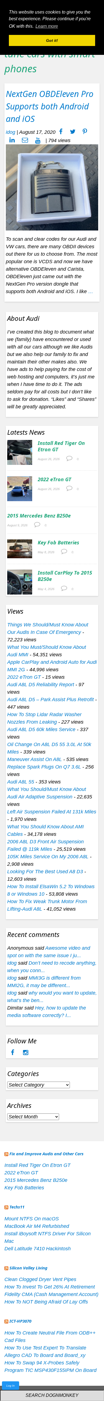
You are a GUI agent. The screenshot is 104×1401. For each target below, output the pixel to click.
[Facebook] (13, 1053)
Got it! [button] (52, 40)
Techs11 (16, 1207)
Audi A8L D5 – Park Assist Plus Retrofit (50, 699)
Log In (10, 1385)
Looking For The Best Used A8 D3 (45, 871)
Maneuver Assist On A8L (34, 759)
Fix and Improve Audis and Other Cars (46, 1153)
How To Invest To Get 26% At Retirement (49, 1287)
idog (10, 132)
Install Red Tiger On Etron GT (61, 446)
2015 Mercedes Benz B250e (39, 515)
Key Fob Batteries (58, 542)
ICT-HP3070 (20, 1321)
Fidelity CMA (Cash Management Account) (51, 1294)
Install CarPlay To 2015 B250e (65, 575)
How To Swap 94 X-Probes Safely (41, 1363)
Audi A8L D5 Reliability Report (40, 684)
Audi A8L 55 (20, 782)
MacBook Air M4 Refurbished (36, 1226)
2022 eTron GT (54, 479)
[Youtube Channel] (38, 140)
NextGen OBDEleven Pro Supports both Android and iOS (49, 106)
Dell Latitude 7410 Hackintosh (37, 1248)
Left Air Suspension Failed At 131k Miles (51, 812)
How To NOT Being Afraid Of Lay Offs (46, 1302)
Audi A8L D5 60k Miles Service (41, 729)
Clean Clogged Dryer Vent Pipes (40, 1279)
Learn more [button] (46, 26)
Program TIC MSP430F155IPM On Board (50, 1370)
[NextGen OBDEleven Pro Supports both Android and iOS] (52, 187)
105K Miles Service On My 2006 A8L (47, 856)
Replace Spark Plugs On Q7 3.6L (44, 767)
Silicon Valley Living (28, 1268)
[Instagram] (25, 1053)
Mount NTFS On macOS (31, 1218)
